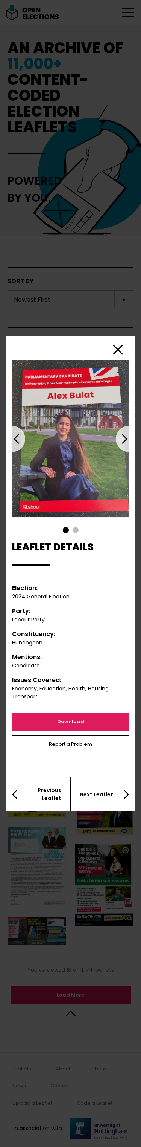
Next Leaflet (96, 794)
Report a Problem (70, 744)
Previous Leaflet (49, 794)
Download (70, 721)
